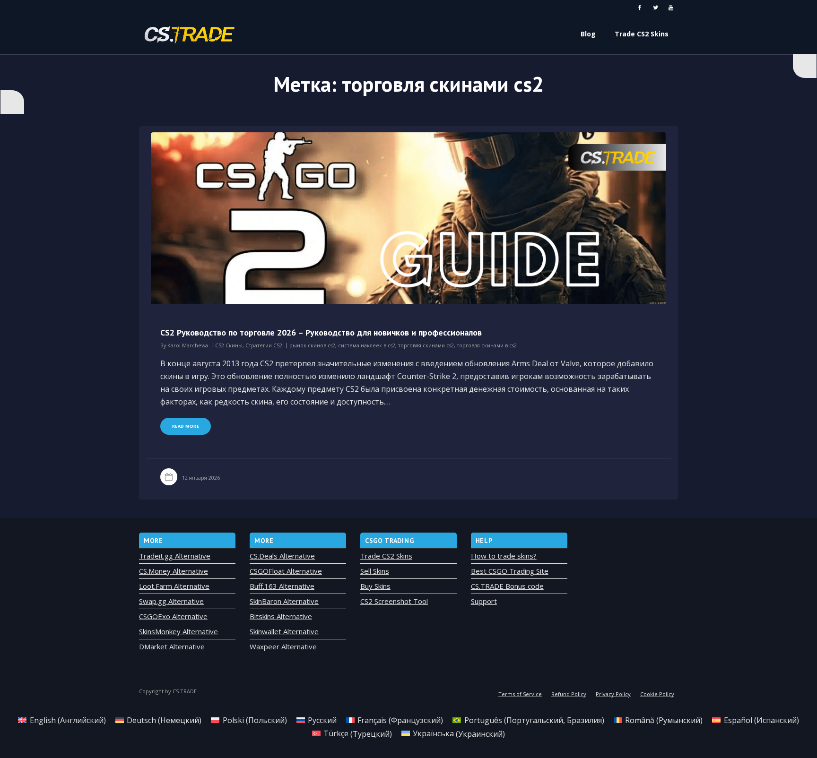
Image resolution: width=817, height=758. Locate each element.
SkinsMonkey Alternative (178, 631)
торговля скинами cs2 (426, 345)
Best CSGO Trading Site (509, 571)
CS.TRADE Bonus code (507, 586)
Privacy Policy (613, 694)
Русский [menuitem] (322, 720)
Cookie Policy (657, 694)
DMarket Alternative (172, 646)
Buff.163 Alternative (282, 586)
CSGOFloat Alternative (286, 571)
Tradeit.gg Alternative (174, 555)
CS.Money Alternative (173, 571)
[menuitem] (61, 720)
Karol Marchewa (187, 345)
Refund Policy (568, 694)
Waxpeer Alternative (283, 646)
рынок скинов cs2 (312, 345)
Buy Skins (375, 586)
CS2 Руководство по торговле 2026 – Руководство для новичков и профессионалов (321, 332)
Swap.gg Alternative (171, 601)
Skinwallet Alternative (284, 631)
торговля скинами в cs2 (487, 345)
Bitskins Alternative (281, 616)
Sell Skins (374, 571)
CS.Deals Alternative (282, 555)
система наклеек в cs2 (366, 345)
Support (484, 601)
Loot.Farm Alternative (174, 586)
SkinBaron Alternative (284, 601)
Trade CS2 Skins (386, 555)
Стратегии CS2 (263, 345)
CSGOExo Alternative (173, 616)
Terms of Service (520, 694)
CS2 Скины (229, 345)
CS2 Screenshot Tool (394, 601)
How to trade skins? (504, 555)
